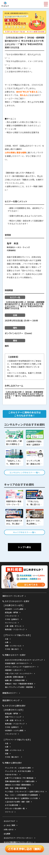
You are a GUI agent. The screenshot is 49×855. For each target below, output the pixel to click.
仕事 (6, 642)
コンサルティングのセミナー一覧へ (24, 472)
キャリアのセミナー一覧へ (24, 532)
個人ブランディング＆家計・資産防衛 (19, 687)
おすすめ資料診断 (11, 805)
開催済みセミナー (10, 693)
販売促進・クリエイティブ (14, 629)
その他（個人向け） (12, 649)
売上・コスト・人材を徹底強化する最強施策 (21, 795)
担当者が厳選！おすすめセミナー (17, 663)
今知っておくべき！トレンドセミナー (19, 673)
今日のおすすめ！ (11, 774)
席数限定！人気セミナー (14, 670)
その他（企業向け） (12, 619)
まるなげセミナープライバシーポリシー (18, 838)
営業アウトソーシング (13, 717)
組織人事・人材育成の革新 (15, 680)
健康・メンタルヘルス (13, 645)
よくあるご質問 (9, 825)
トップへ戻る (24, 547)
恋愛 (6, 753)
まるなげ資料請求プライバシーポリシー (18, 842)
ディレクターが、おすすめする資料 (18, 771)
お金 (6, 639)
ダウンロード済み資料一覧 (15, 808)
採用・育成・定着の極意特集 (15, 788)
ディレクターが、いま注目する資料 (18, 768)
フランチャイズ (10, 616)
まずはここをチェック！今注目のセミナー (20, 666)
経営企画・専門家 (11, 612)
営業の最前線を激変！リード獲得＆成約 (19, 781)
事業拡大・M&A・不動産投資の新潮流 (19, 683)
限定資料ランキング (11, 700)
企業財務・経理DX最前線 (14, 677)
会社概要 (7, 833)
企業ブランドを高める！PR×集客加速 (19, 778)
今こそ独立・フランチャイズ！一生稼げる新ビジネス (24, 791)
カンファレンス (10, 622)
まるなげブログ (9, 821)
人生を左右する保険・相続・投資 (17, 801)
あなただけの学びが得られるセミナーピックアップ (24, 660)
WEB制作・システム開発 (14, 609)
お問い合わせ (8, 829)
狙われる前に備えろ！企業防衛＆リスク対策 (21, 798)
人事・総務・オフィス (13, 626)
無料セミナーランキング (12, 596)
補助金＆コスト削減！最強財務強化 (18, 785)
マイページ (9, 812)
